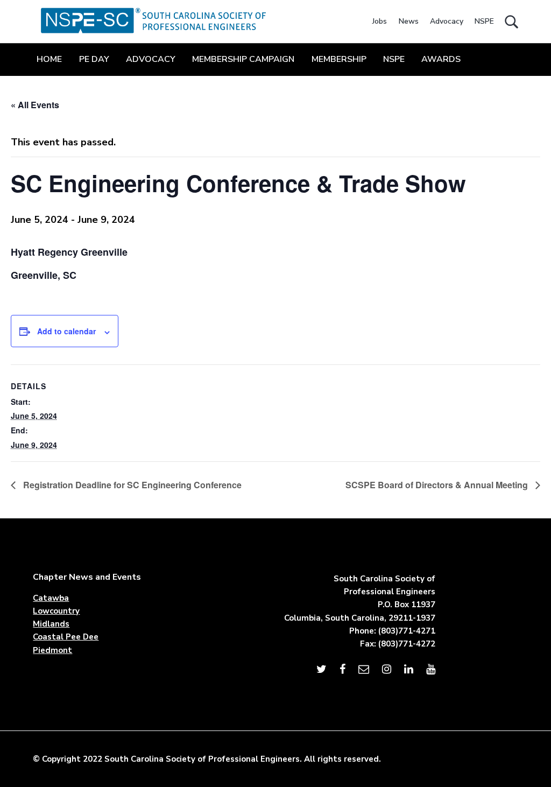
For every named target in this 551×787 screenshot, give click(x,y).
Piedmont (52, 650)
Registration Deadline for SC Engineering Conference (131, 485)
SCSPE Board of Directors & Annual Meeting (437, 485)
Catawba (51, 598)
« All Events (35, 105)
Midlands (51, 624)
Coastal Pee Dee (65, 636)
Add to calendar (66, 331)
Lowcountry (56, 611)
